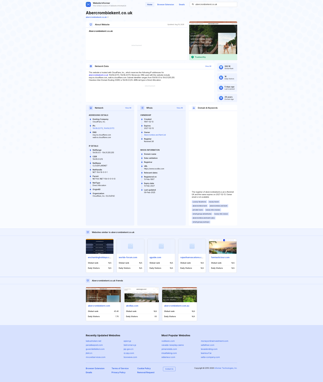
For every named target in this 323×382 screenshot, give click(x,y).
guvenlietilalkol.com (95, 349)
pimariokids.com (169, 349)
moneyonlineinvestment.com (214, 341)
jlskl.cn (89, 353)
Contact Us (169, 369)
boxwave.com (130, 357)
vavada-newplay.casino (173, 345)
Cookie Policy (144, 368)
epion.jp (127, 341)
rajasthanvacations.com (192, 257)
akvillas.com (132, 305)
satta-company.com (210, 357)
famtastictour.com (220, 257)
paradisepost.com (94, 345)
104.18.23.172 (109, 128)
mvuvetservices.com (95, 357)
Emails (182, 4)
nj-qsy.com (129, 353)
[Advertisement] (136, 52)
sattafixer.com (207, 345)
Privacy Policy (118, 372)
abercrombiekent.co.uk (96, 17)
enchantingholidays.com (100, 257)
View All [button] (208, 66)
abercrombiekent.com (99, 305)
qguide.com (155, 257)
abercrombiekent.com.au (176, 305)
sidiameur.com (168, 357)
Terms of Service (120, 368)
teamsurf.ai (206, 353)
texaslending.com (209, 349)
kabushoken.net (93, 341)
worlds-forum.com (128, 257)
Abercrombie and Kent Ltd (155, 135)
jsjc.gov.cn (128, 349)
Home (149, 4)
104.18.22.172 (98, 128)
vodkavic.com (168, 341)
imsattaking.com (169, 353)
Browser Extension (165, 4)
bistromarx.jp (130, 345)
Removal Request (145, 372)
